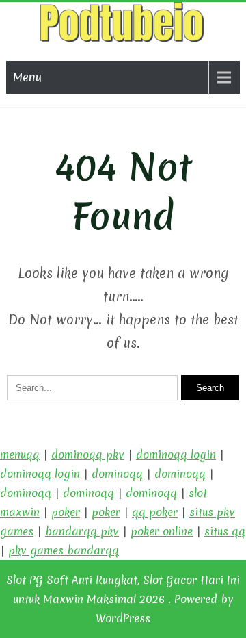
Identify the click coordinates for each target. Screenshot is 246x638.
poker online (162, 531)
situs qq (224, 531)
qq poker (155, 512)
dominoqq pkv (87, 454)
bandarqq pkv (82, 531)
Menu (27, 77)
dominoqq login (176, 454)
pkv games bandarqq (63, 550)
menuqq (20, 454)
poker (65, 512)
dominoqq (117, 473)
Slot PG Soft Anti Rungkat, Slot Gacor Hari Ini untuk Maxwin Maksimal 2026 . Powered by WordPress (123, 599)
